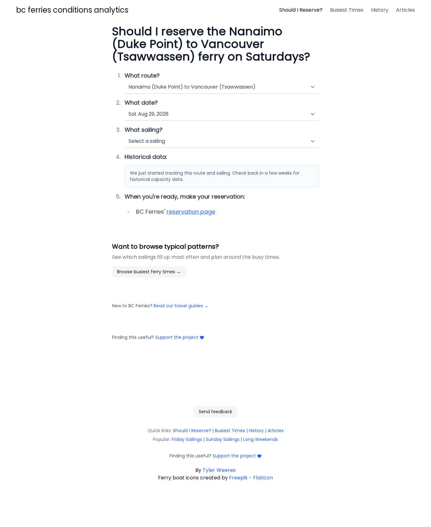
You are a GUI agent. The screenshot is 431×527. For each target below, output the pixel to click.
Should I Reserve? (192, 430)
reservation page (191, 212)
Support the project (176, 337)
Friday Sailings (187, 439)
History (256, 430)
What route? (142, 75)
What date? (141, 103)
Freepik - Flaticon (251, 477)
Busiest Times (230, 430)
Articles (276, 430)
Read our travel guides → (181, 306)
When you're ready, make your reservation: (185, 196)
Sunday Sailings (222, 439)
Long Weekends (260, 439)
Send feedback (215, 411)
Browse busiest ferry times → (149, 272)
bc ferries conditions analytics (72, 10)
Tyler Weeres (219, 470)
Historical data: (146, 157)
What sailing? (143, 130)
